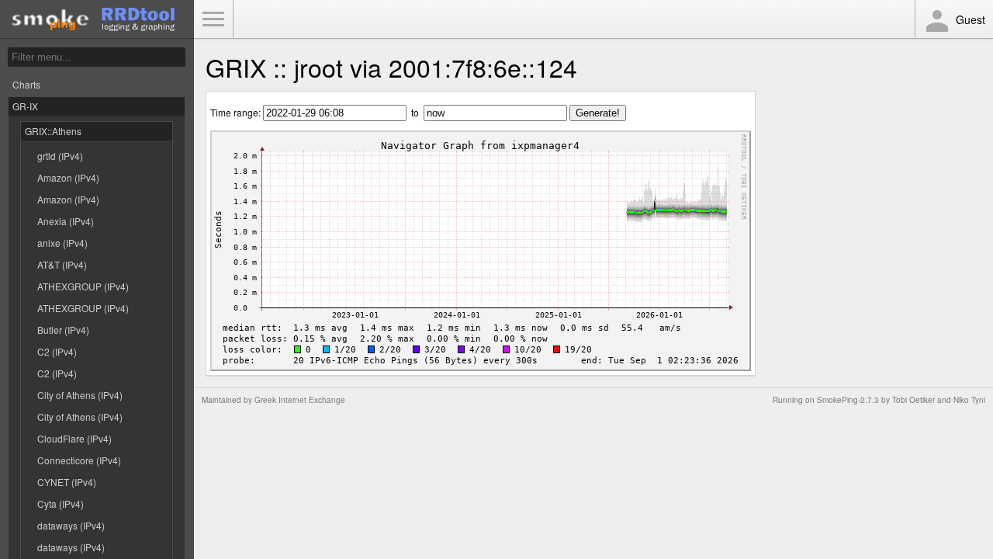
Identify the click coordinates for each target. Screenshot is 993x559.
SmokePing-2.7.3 (848, 399)
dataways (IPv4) (71, 525)
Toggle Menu (213, 19)
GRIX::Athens (53, 130)
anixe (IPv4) (62, 242)
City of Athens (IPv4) (80, 394)
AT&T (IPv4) (62, 264)
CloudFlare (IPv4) (74, 438)
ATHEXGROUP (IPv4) (83, 286)
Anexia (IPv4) (65, 220)
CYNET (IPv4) (66, 481)
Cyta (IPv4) (60, 503)
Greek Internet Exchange (299, 399)
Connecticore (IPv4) (79, 460)
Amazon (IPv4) (68, 177)
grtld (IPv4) (60, 155)
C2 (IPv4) (57, 351)
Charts (26, 84)
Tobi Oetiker (913, 399)
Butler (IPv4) (63, 329)
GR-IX (25, 106)
